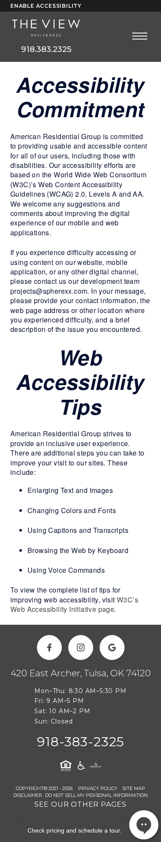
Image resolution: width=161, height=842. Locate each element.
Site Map (133, 788)
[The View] (46, 28)
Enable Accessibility (46, 6)
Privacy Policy (97, 788)
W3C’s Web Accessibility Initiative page (74, 604)
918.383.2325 (46, 49)
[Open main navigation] (140, 36)
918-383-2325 (81, 742)
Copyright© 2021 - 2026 (44, 788)
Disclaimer (27, 795)
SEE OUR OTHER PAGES (80, 804)
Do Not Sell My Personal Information (96, 795)
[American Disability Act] (80, 765)
